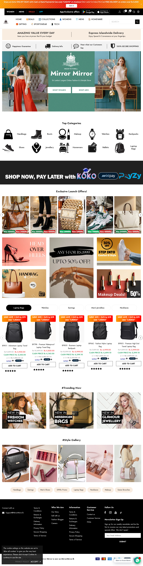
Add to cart (14, 365)
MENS (21, 11)
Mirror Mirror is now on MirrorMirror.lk (57, 559)
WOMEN (10, 11)
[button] (10, 371)
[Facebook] (105, 513)
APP (41, 11)
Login (119, 12)
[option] (16, 214)
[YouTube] (116, 513)
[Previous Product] (2, 338)
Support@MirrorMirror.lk (15, 512)
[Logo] (5, 21)
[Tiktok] (121, 513)
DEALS (32, 11)
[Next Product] (141, 338)
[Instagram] (110, 513)
